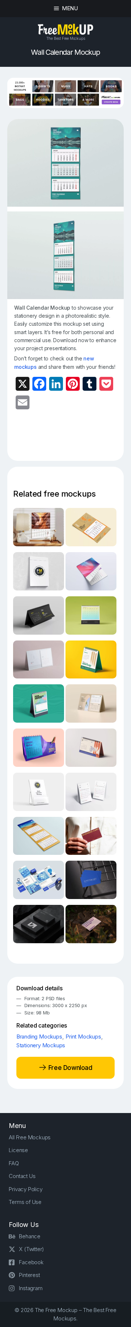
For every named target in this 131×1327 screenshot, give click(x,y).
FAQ (14, 1163)
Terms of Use (25, 1201)
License (18, 1150)
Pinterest (29, 1274)
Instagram (30, 1288)
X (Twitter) (31, 1249)
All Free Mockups (30, 1137)
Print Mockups (83, 1036)
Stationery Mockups (40, 1045)
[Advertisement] (72, 440)
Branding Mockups (39, 1036)
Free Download (69, 1067)
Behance (29, 1236)
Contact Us (22, 1176)
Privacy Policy (25, 1189)
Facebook (31, 1262)
